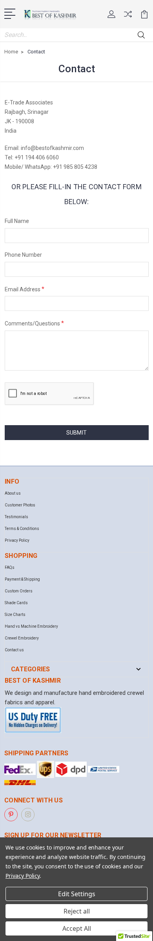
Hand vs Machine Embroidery (31, 626)
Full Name (17, 221)
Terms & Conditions (22, 528)
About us (13, 493)
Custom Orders (19, 591)
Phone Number (23, 255)
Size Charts (15, 614)
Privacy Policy (17, 540)
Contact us (14, 650)
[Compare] (128, 17)
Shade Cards (16, 603)
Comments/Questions (34, 323)
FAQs (10, 567)
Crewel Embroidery (22, 638)
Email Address (24, 288)
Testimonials (16, 517)
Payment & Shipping (22, 579)
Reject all (77, 911)
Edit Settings (76, 894)
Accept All (76, 928)
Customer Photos (20, 505)
